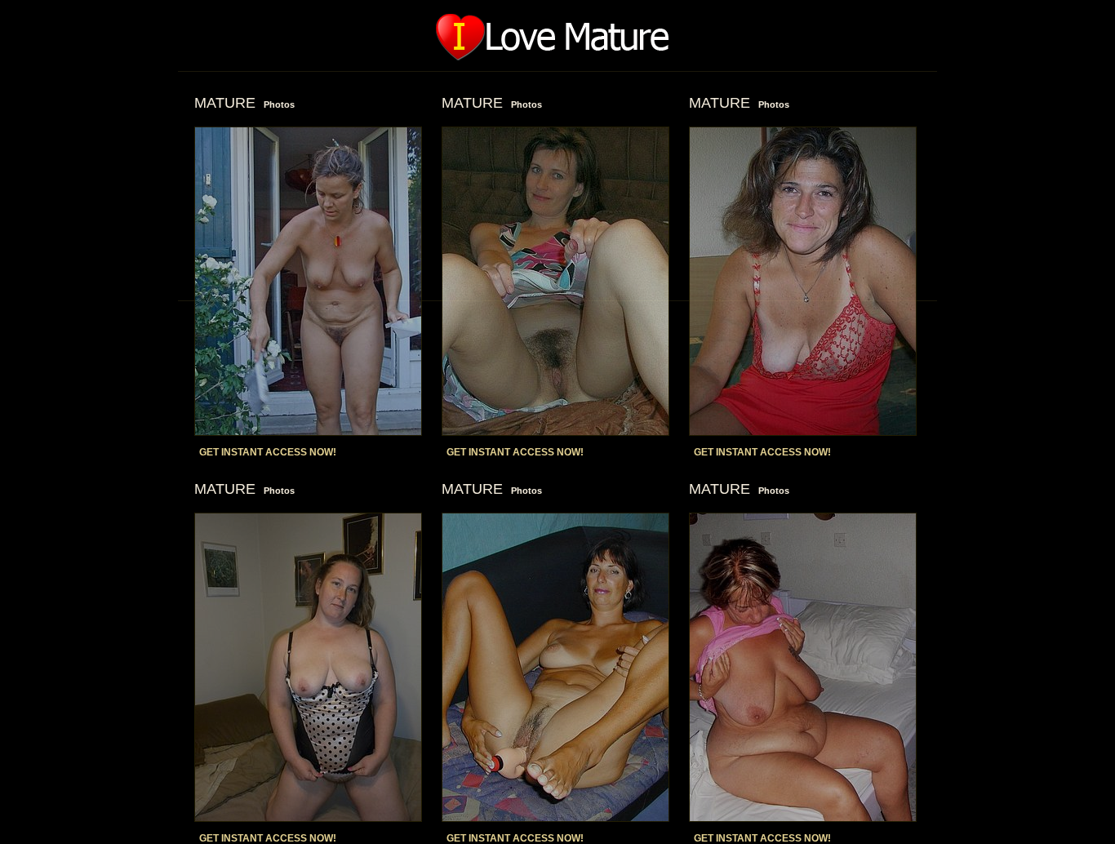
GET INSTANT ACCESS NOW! (267, 452)
